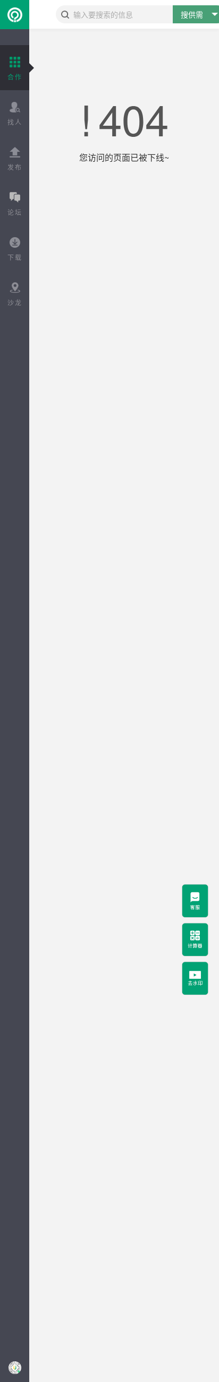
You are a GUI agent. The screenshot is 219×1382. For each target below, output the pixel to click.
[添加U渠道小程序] (14, 1367)
